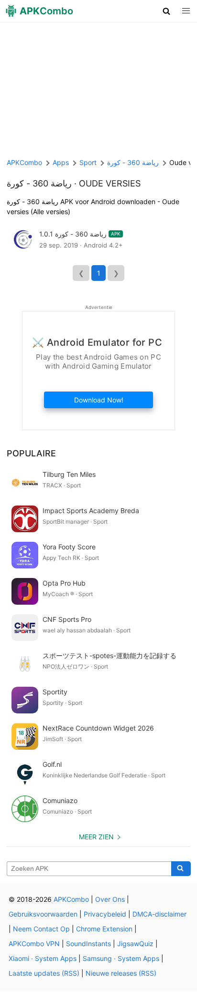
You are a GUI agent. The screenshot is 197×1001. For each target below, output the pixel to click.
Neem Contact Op (41, 929)
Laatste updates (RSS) (44, 973)
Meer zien (96, 837)
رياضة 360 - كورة (39, 183)
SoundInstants (88, 943)
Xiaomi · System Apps (43, 958)
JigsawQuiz (135, 943)
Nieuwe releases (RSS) (121, 973)
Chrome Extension (104, 929)
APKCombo (24, 162)
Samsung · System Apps (121, 958)
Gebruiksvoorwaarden (43, 914)
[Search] (181, 869)
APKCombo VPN (34, 943)
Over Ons (110, 899)
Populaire (31, 453)
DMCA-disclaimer (159, 914)
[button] (166, 11)
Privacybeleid (105, 914)
